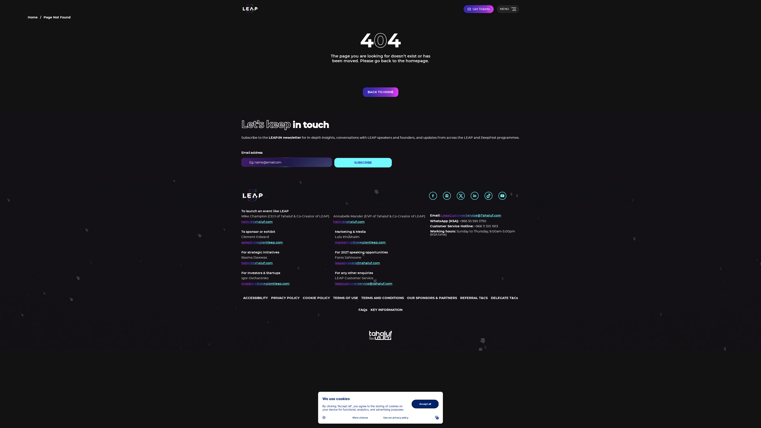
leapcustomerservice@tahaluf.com (363, 283)
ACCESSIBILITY (255, 298)
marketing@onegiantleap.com (360, 242)
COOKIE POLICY (316, 298)
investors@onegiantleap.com (265, 283)
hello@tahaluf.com (257, 222)
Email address (252, 152)
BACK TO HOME (381, 92)
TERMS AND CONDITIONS (382, 298)
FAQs (363, 309)
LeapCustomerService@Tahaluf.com (471, 215)
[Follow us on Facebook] (433, 196)
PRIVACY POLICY (285, 298)
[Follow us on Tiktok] (488, 196)
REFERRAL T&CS (474, 298)
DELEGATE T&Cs (504, 298)
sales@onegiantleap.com (262, 242)
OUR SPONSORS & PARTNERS (432, 298)
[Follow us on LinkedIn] (475, 196)
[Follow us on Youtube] (502, 196)
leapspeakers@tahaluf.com (357, 263)
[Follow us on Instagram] (447, 196)
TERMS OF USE (345, 298)
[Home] (250, 9)
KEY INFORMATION (386, 309)
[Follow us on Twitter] (461, 196)
